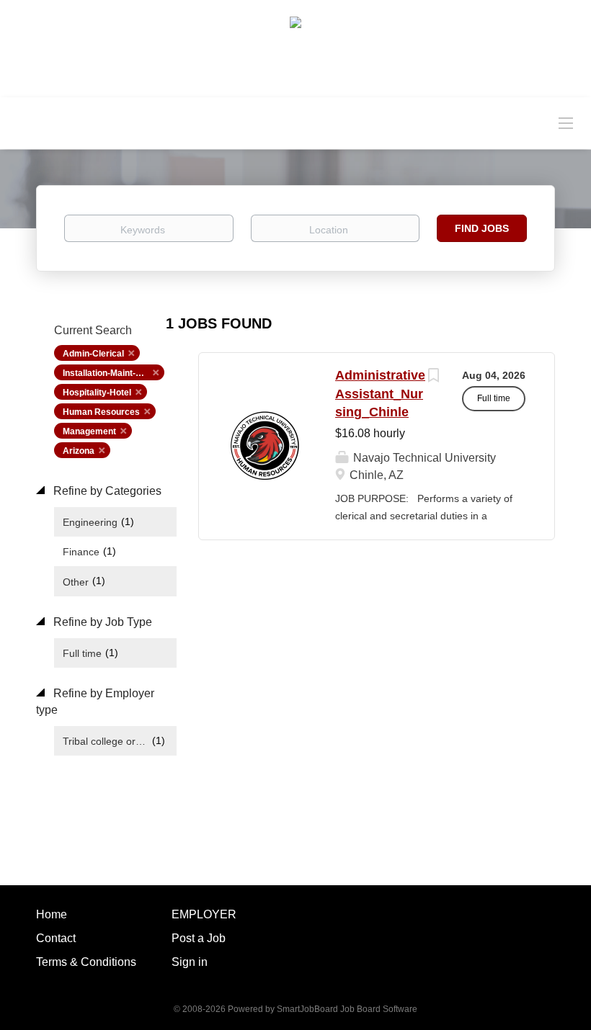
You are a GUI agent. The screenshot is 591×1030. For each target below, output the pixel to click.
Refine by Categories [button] (105, 491)
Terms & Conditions (86, 962)
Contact (56, 938)
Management (89, 431)
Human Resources (101, 412)
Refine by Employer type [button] (95, 701)
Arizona (78, 451)
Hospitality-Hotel (97, 393)
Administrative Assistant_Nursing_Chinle (380, 393)
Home (51, 914)
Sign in (190, 962)
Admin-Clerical (93, 354)
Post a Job (199, 938)
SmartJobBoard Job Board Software (347, 1009)
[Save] (433, 377)
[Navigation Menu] (566, 122)
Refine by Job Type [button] (101, 622)
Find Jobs (482, 228)
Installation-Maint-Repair (113, 373)
